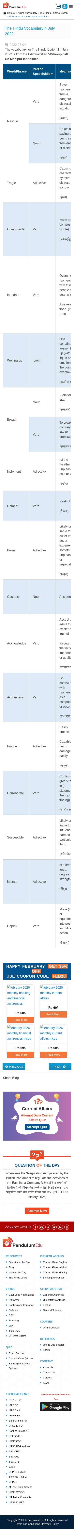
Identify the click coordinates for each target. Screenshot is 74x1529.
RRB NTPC (15, 1400)
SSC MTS (14, 1461)
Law (11, 1325)
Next (58, 1066)
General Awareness (53, 1294)
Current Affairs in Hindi (55, 1267)
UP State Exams (17, 1336)
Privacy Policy (50, 1523)
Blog (11, 1267)
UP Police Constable (20, 1497)
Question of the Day (19, 1262)
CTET (12, 1467)
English (47, 1305)
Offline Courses (51, 1327)
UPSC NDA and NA (19, 1446)
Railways (14, 1300)
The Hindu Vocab (18, 1277)
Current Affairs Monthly (55, 1272)
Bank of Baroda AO (19, 1431)
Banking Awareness (53, 1277)
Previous (15, 1066)
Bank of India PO (18, 1420)
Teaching (14, 1320)
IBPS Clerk (15, 1410)
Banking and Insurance (21, 1305)
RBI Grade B (15, 1436)
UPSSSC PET (16, 1502)
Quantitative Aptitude (54, 1300)
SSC (11, 1315)
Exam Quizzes (16, 1353)
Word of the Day (17, 1272)
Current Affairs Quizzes (21, 1358)
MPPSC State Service (20, 1487)
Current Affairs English (55, 1262)
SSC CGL (14, 1456)
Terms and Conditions (28, 1523)
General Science (52, 1310)
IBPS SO (13, 1405)
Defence (13, 1310)
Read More (21, 1019)
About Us (48, 1367)
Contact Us (49, 1372)
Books (46, 1350)
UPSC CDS (15, 1441)
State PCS (14, 1330)
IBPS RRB (14, 1415)
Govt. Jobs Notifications (21, 1294)
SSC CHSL (15, 1451)
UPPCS (13, 1482)
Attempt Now (37, 1210)
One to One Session (54, 1344)
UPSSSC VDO (16, 1492)
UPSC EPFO (15, 1425)
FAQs (46, 1382)
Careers (47, 1377)
